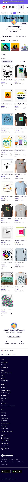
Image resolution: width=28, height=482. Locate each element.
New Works (4, 367)
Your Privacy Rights (7, 431)
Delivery (3, 413)
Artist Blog (4, 403)
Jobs (2, 400)
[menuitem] (3, 13)
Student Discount (6, 373)
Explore (3, 13)
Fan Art (3, 365)
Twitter (6, 443)
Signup (3, 378)
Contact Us (4, 428)
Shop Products (7, 36)
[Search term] (21, 7)
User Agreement (5, 459)
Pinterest (6, 448)
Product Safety (5, 423)
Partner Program (6, 393)
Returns (3, 415)
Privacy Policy (14, 459)
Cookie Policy (4, 464)
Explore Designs (21, 36)
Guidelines (4, 420)
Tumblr (6, 446)
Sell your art (4, 398)
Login (3, 375)
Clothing (11, 13)
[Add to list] (11, 66)
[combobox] (20, 7)
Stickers (19, 13)
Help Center (4, 418)
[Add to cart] (11, 84)
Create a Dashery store (8, 406)
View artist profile (14, 31)
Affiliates (3, 395)
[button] (5, 47)
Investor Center (5, 390)
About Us (4, 387)
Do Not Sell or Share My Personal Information (12, 461)
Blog (2, 370)
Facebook (7, 440)
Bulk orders (4, 380)
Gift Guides (4, 362)
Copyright (4, 426)
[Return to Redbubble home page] (9, 7)
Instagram (7, 438)
